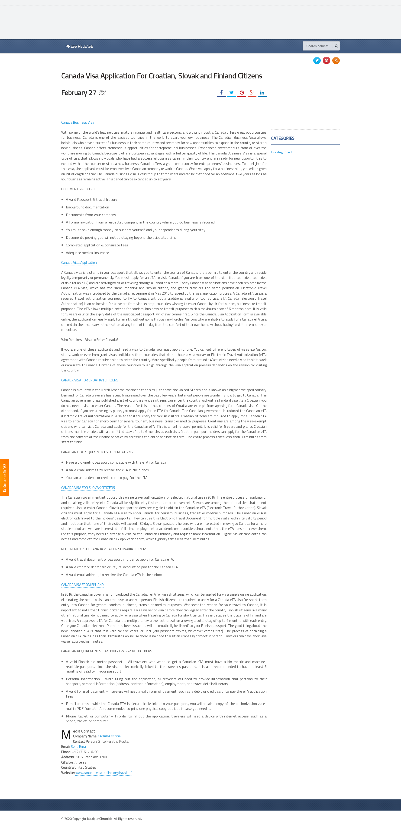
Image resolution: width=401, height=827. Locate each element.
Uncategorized (281, 152)
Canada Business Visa (77, 122)
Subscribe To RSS (4, 476)
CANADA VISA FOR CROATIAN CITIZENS (89, 380)
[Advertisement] (255, 22)
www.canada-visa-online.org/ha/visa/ (103, 772)
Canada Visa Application (79, 262)
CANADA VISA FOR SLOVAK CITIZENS (88, 487)
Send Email (79, 746)
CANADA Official (109, 736)
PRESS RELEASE (79, 46)
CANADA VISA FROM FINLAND (82, 584)
